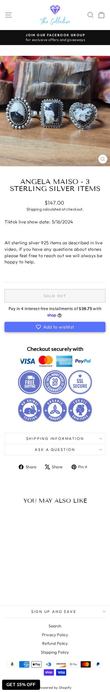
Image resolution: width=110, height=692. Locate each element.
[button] (55, 327)
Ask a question (55, 449)
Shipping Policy (55, 652)
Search (55, 625)
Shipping (34, 209)
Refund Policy (55, 643)
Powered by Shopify (55, 687)
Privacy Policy (55, 634)
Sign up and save (53, 611)
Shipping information (55, 438)
